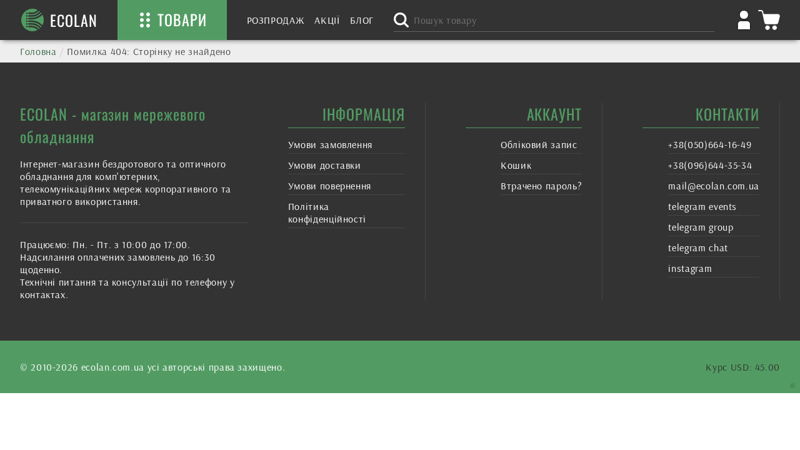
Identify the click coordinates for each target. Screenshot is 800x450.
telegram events (702, 206)
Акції (326, 20)
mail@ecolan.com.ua (713, 185)
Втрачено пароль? (541, 185)
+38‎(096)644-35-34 (710, 165)
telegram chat (698, 247)
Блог (362, 20)
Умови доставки (324, 165)
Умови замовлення (330, 144)
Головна (38, 51)
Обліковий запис (539, 144)
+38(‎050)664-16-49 (709, 144)
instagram (690, 268)
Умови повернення (329, 185)
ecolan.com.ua (112, 367)
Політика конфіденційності (327, 212)
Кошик (516, 165)
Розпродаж (276, 20)
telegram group (700, 227)
